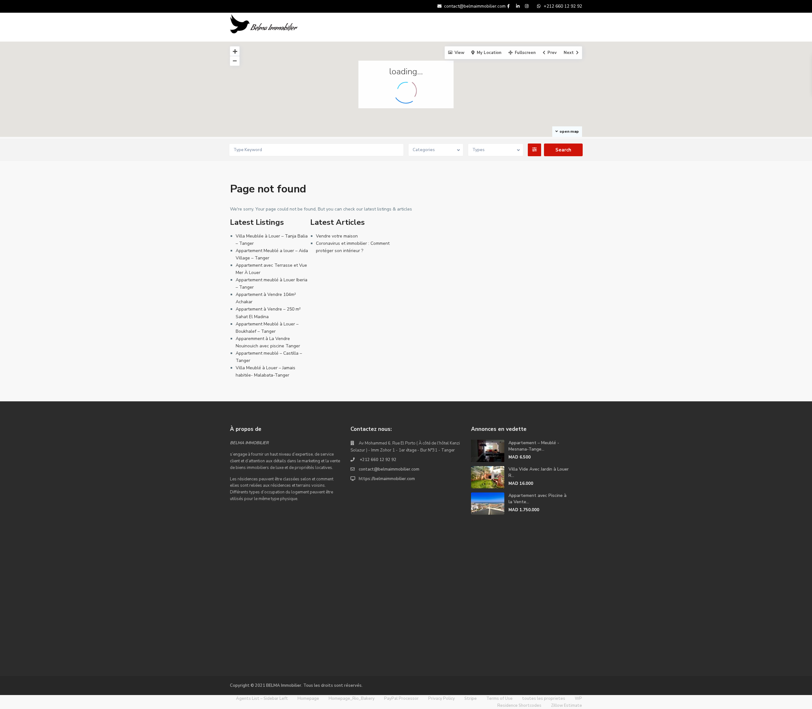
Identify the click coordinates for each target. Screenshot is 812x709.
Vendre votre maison (337, 236)
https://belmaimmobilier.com (387, 479)
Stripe (470, 698)
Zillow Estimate (566, 705)
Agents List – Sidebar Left (262, 698)
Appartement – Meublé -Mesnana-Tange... (533, 446)
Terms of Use (499, 698)
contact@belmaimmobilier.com (389, 469)
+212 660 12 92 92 (377, 460)
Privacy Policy (441, 698)
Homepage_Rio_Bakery (352, 698)
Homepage (308, 698)
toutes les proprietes (543, 698)
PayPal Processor (401, 698)
